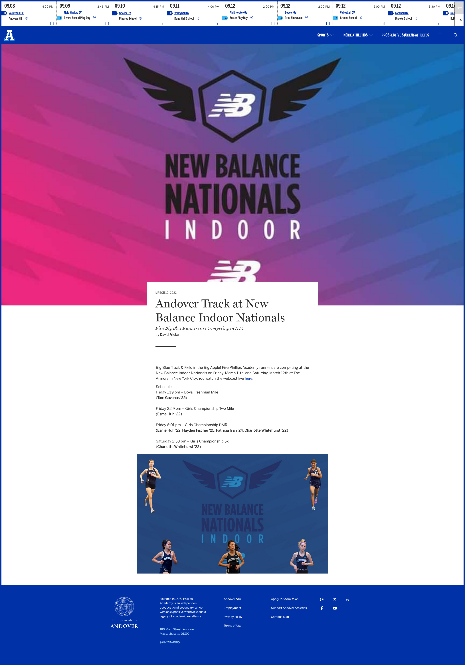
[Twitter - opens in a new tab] (335, 601)
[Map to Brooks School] (361, 17)
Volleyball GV (16, 13)
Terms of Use (232, 625)
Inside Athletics (355, 35)
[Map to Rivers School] (94, 17)
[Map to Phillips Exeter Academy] (251, 17)
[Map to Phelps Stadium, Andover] (416, 18)
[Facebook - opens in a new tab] (322, 609)
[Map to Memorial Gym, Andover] (26, 18)
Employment (232, 608)
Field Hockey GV (73, 13)
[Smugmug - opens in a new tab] (347, 601)
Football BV (402, 13)
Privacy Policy (233, 617)
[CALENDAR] (440, 34)
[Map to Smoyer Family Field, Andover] (141, 18)
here (248, 378)
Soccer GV (290, 13)
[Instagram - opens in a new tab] (322, 601)
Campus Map (280, 617)
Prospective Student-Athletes (405, 35)
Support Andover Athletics (289, 608)
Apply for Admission (284, 599)
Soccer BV (125, 13)
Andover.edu (232, 599)
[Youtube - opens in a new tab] (335, 609)
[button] (456, 35)
